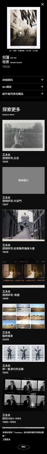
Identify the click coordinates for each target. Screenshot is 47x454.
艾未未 (6, 154)
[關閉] (42, 4)
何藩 (5, 57)
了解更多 (6, 439)
